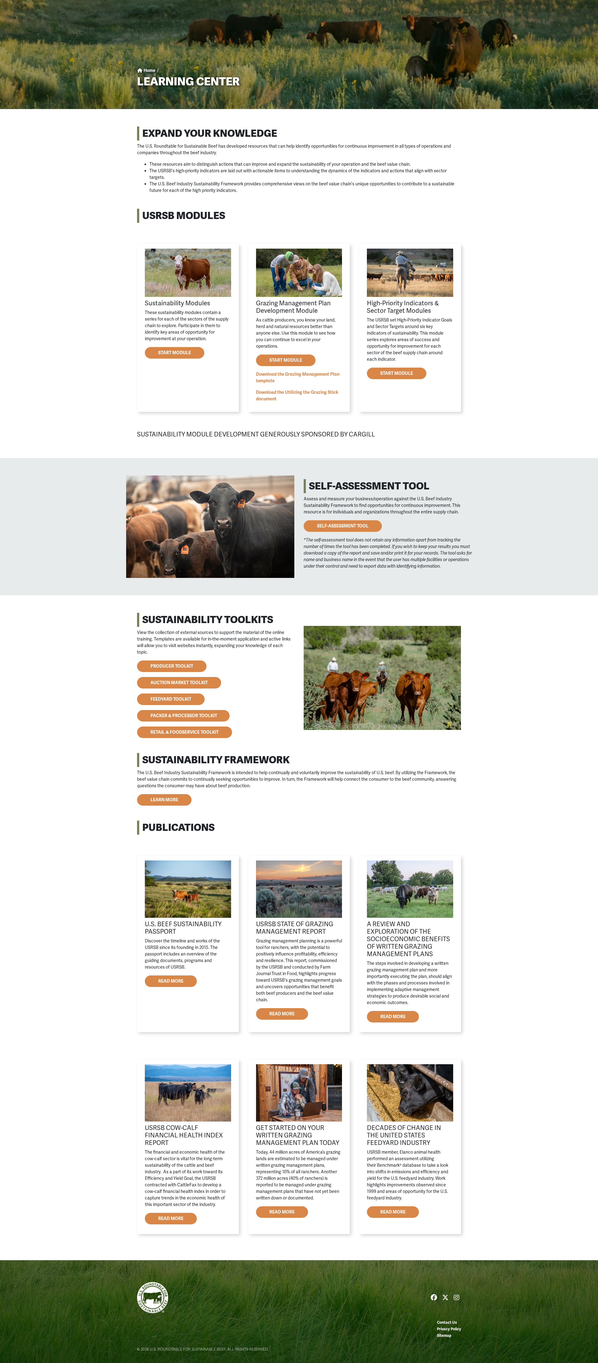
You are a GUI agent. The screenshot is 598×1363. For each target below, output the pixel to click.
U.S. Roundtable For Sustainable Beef (152, 1297)
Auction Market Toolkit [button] (179, 682)
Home (149, 70)
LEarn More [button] (164, 800)
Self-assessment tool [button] (342, 526)
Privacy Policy (449, 1329)
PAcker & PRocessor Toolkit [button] (183, 715)
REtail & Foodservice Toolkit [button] (185, 732)
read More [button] (282, 1014)
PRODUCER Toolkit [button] (172, 666)
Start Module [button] (174, 352)
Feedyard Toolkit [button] (171, 699)
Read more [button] (170, 981)
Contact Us (447, 1322)
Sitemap (444, 1335)
